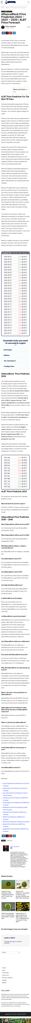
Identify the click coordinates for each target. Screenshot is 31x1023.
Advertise (4, 980)
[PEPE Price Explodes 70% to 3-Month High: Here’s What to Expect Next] (8, 903)
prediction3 (9, 840)
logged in (13, 941)
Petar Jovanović (10, 26)
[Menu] (2, 2)
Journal (8, 7)
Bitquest (4, 982)
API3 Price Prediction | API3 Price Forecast (16, 822)
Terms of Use (5, 975)
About (3, 970)
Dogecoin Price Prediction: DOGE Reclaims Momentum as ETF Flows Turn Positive (7, 895)
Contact (4, 967)
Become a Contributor (7, 977)
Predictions (9, 11)
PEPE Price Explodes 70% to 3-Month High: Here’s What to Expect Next (8, 916)
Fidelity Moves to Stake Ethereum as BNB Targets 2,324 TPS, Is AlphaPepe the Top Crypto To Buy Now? (22, 918)
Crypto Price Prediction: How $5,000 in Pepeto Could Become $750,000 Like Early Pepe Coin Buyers (22, 895)
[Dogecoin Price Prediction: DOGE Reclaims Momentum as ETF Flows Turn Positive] (8, 881)
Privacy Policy (5, 972)
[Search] (28, 2)
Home (3, 7)
